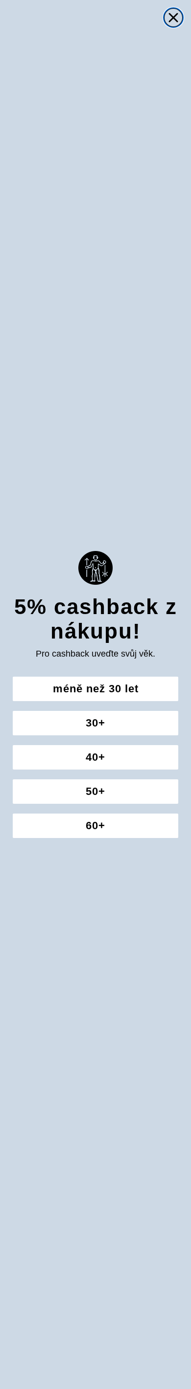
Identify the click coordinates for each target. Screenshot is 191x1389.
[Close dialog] (173, 17)
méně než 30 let (96, 689)
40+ (95, 757)
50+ (95, 791)
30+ (95, 723)
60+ (95, 825)
